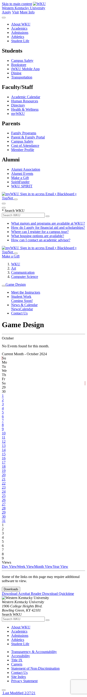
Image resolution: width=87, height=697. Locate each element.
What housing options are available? (37, 236)
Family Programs (23, 133)
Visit (15, 12)
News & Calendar (24, 305)
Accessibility (20, 656)
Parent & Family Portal (28, 137)
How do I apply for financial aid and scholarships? (48, 227)
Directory (18, 105)
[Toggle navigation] (4, 285)
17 (4, 462)
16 (4, 458)
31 (4, 521)
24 (4, 491)
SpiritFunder (20, 182)
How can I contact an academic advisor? (40, 240)
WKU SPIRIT (21, 186)
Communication (23, 272)
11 (3, 437)
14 (4, 450)
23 (4, 487)
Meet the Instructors (25, 292)
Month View (43, 566)
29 (4, 512)
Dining (16, 73)
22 (4, 483)
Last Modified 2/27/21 (18, 693)
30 (4, 516)
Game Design (16, 284)
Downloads (11, 589)
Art (13, 268)
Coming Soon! (22, 301)
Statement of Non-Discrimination (35, 668)
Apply (6, 12)
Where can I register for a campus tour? (40, 232)
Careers (16, 664)
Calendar (26, 309)
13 (4, 446)
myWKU (18, 114)
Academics (19, 28)
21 (4, 479)
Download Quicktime (58, 594)
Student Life (20, 41)
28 (4, 508)
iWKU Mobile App (25, 69)
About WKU (20, 24)
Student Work (21, 296)
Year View (60, 566)
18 (4, 466)
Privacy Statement (24, 681)
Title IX (17, 660)
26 (4, 500)
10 (4, 433)
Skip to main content (17, 4)
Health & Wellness (25, 109)
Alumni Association (25, 169)
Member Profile (22, 150)
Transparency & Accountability (34, 652)
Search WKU (13, 211)
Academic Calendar (25, 97)
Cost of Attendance (25, 146)
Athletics (17, 37)
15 (4, 454)
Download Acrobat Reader (22, 594)
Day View (9, 566)
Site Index (18, 677)
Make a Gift (20, 178)
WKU (15, 264)
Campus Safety (22, 61)
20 (4, 475)
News (15, 309)
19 (4, 471)
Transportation (21, 77)
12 (4, 441)
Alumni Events (22, 174)
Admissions (19, 33)
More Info (27, 12)
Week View (25, 566)
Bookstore (18, 65)
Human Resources (24, 101)
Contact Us (19, 313)
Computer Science (24, 277)
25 (4, 496)
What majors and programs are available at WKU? (48, 223)
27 (4, 504)
